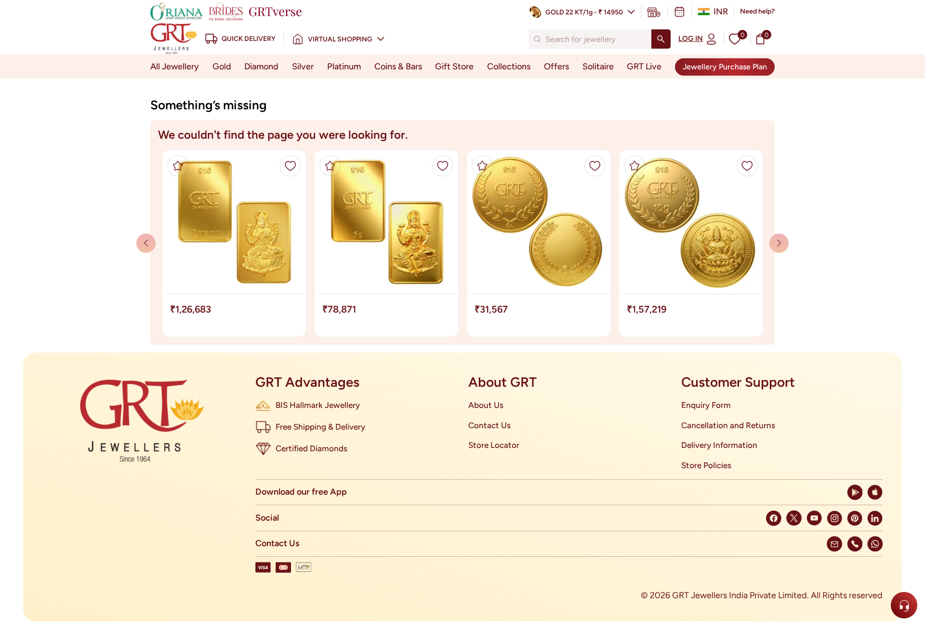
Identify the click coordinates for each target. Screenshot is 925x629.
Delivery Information (719, 445)
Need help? (757, 11)
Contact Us (489, 425)
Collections (508, 66)
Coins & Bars (398, 66)
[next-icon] (146, 243)
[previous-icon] (779, 243)
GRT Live (644, 66)
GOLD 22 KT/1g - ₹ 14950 (584, 12)
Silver (303, 66)
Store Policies (706, 465)
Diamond (261, 66)
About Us (485, 405)
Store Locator (493, 445)
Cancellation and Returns (728, 425)
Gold (221, 66)
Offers (556, 66)
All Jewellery (174, 66)
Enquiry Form (706, 405)
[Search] (661, 39)
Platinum (344, 66)
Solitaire (598, 66)
